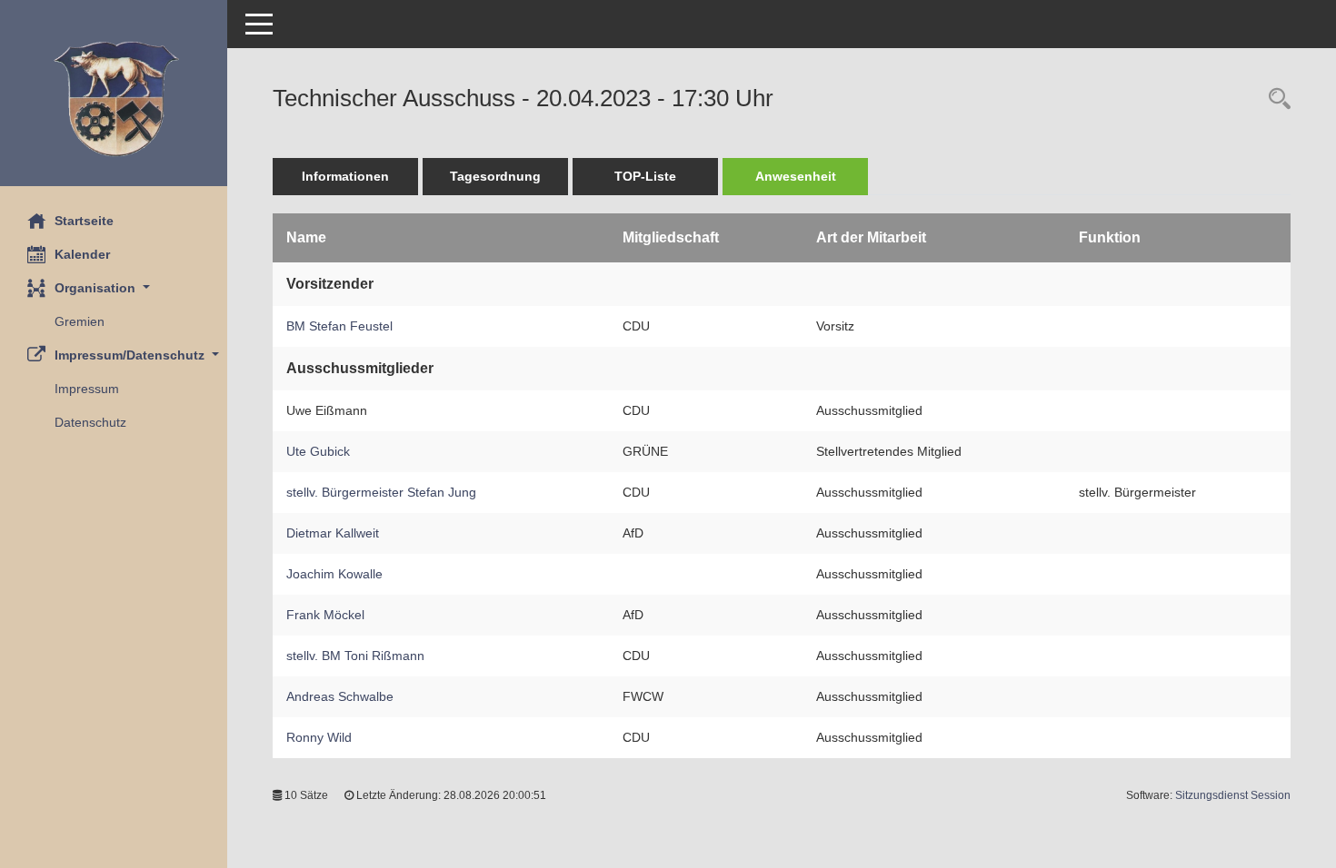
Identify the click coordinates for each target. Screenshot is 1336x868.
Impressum (87, 388)
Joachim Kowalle (334, 574)
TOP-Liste (645, 176)
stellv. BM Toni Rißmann (355, 655)
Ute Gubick (318, 451)
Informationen (345, 176)
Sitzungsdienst (1233, 795)
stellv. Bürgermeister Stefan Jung (381, 492)
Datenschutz (90, 422)
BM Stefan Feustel (339, 326)
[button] (113, 288)
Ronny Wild (319, 737)
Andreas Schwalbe (340, 696)
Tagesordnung (495, 176)
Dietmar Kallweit (332, 533)
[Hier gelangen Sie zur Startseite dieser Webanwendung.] (113, 100)
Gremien (80, 321)
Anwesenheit (795, 176)
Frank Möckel (325, 614)
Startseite (84, 220)
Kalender (82, 254)
